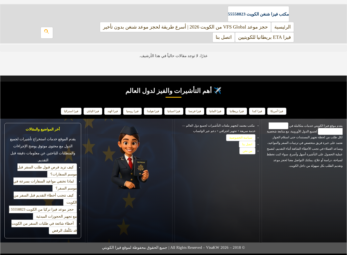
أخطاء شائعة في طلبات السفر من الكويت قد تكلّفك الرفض (44, 226)
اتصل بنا (224, 37)
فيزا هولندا (153, 111)
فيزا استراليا (71, 111)
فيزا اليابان (93, 111)
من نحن (247, 151)
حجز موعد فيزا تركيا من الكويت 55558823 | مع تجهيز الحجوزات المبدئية (43, 212)
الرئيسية (282, 27)
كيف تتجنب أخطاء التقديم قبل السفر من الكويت (45, 198)
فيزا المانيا (215, 111)
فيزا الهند (112, 111)
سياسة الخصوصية (240, 137)
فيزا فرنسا (195, 111)
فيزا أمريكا (276, 111)
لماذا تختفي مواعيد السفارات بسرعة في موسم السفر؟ (45, 184)
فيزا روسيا (132, 111)
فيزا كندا (257, 111)
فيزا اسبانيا (173, 111)
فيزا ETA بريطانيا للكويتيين (264, 37)
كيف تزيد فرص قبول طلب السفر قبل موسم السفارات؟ (47, 170)
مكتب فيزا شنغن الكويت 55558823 (258, 14)
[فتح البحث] (47, 33)
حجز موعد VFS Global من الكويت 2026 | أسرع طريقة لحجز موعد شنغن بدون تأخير (185, 27)
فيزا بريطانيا (237, 111)
